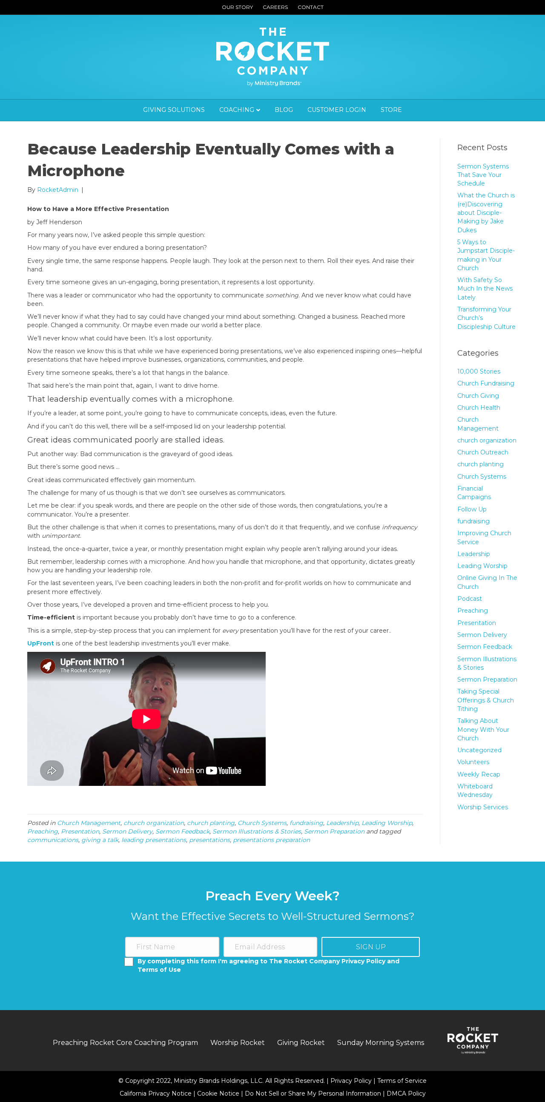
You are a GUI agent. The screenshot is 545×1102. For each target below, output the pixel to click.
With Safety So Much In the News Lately (485, 288)
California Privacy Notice (156, 1093)
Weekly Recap (478, 774)
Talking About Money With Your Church (483, 729)
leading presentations (153, 840)
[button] (370, 947)
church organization (153, 823)
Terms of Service (402, 1081)
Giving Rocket (301, 1043)
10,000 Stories (478, 371)
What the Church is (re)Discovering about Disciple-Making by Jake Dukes (486, 212)
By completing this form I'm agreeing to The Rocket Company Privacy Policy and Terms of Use (268, 965)
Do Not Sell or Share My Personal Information (313, 1093)
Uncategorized (479, 750)
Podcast (469, 598)
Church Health (478, 407)
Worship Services (482, 807)
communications (52, 840)
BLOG (284, 110)
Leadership (342, 823)
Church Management (88, 823)
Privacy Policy (351, 1081)
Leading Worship (386, 823)
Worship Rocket (237, 1043)
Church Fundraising (485, 383)
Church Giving (478, 396)
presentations (209, 840)
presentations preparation (271, 840)
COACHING (236, 110)
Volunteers (473, 762)
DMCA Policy (406, 1093)
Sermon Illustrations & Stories (256, 831)
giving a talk (99, 840)
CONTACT (311, 7)
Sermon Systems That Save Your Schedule (483, 175)
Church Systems (262, 823)
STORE (391, 110)
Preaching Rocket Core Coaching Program (125, 1043)
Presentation (80, 831)
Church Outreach (482, 452)
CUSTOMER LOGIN (336, 110)
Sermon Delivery (127, 831)
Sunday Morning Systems (380, 1043)
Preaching (42, 831)
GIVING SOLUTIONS (174, 110)
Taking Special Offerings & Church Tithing (485, 700)
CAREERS (275, 7)
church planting (211, 823)
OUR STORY (237, 7)
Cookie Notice (219, 1093)
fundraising (306, 823)
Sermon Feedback (182, 831)
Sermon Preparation (334, 831)
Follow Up (472, 509)
